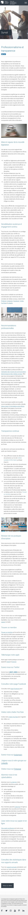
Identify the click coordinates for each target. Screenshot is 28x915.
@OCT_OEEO (13, 672)
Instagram (10, 301)
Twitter (22, 301)
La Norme (13, 782)
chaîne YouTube (13, 717)
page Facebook (15, 689)
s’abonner (17, 807)
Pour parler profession (7, 828)
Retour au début (7, 885)
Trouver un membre (7, 632)
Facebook (16, 301)
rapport (3, 622)
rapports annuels (12, 867)
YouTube (3, 303)
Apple (8, 662)
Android (14, 662)
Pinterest (3, 301)
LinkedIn (10, 303)
